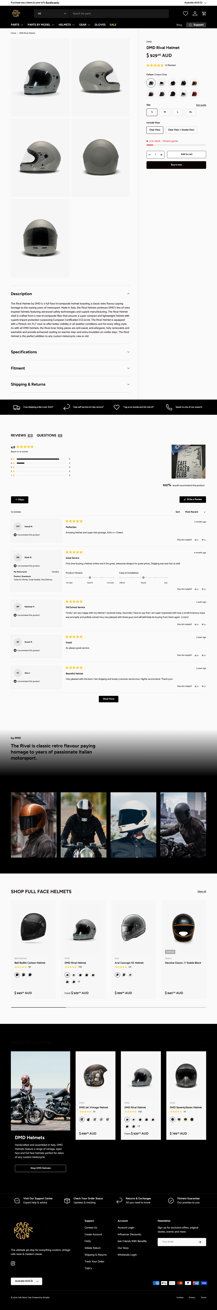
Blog (179, 24)
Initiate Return (93, 1248)
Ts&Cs (88, 1268)
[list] (71, 159)
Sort (178, 512)
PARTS (15, 24)
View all (201, 892)
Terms (203, 1297)
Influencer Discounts (129, 1234)
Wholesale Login (127, 1255)
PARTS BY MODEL (39, 24)
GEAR (82, 24)
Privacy (192, 1297)
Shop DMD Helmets (41, 1168)
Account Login (126, 1227)
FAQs (88, 1241)
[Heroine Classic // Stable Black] (184, 929)
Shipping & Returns (96, 1255)
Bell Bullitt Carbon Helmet (29, 963)
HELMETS (65, 24)
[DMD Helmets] (40, 1090)
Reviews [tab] (22, 436)
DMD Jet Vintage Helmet (93, 1107)
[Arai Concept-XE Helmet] (133, 929)
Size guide (201, 105)
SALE (113, 24)
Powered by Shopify (41, 1297)
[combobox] (101, 13)
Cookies (179, 1297)
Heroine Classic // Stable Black (183, 963)
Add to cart (186, 154)
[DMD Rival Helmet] (83, 929)
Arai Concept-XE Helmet (129, 963)
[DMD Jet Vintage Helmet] (95, 1077)
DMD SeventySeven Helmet (186, 1107)
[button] (204, 13)
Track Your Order (94, 1261)
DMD (149, 42)
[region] (189, 462)
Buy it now (176, 165)
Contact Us (91, 1227)
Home (13, 33)
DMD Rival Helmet (27, 33)
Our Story (123, 1248)
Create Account (93, 1234)
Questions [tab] (49, 436)
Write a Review (194, 500)
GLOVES (100, 24)
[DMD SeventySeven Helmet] (186, 1077)
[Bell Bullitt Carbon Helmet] (33, 929)
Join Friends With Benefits (132, 1241)
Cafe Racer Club (24, 1297)
